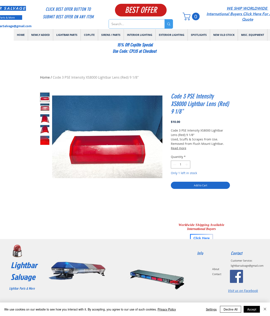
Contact (216, 274)
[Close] (264, 309)
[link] (192, 16)
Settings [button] (211, 309)
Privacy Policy (167, 309)
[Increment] (187, 164)
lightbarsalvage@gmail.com (247, 265)
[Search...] (169, 23)
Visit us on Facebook (243, 290)
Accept (251, 309)
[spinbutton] (180, 164)
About (215, 269)
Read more (178, 148)
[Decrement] (174, 164)
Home (45, 77)
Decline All (231, 309)
